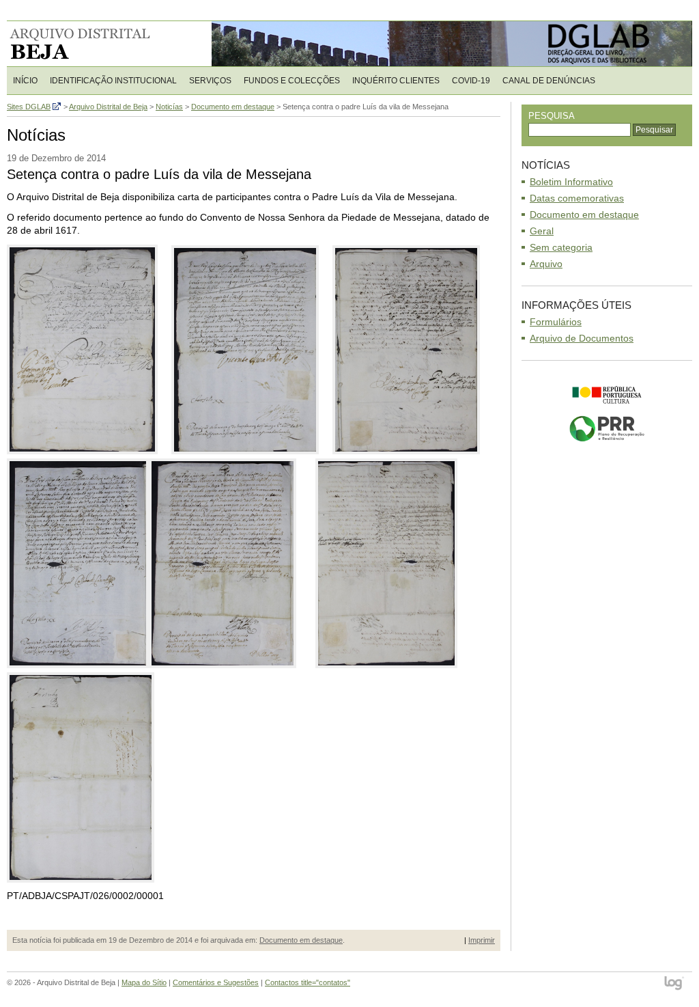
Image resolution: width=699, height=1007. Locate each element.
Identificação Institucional (113, 80)
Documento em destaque (301, 940)
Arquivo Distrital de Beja (95, 43)
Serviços (210, 80)
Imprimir (481, 940)
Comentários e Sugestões (216, 982)
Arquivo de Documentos (581, 338)
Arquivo (546, 263)
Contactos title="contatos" (307, 982)
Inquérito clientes (396, 80)
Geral (542, 230)
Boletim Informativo (571, 181)
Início (25, 80)
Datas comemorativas (577, 198)
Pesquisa (551, 115)
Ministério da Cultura (607, 394)
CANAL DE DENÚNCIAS (548, 80)
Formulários (556, 321)
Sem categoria (561, 247)
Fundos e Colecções (292, 80)
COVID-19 (471, 80)
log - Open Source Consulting (674, 984)
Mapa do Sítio (144, 982)
